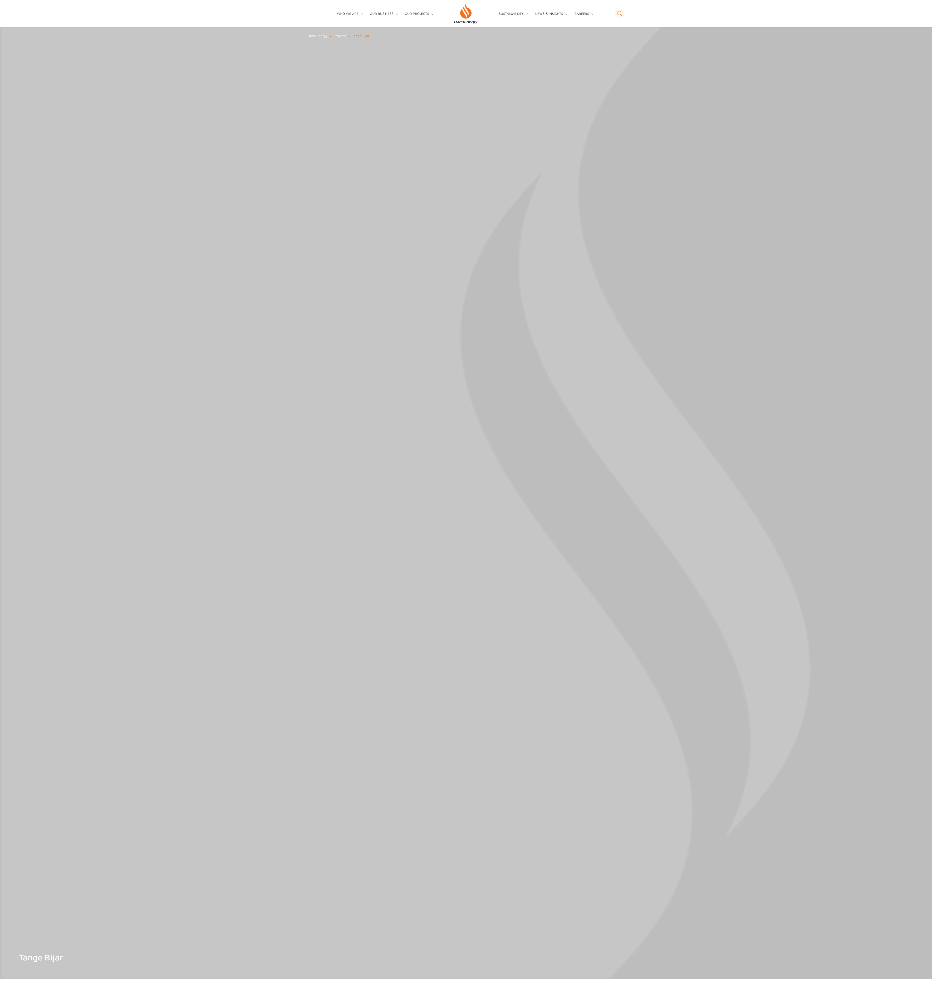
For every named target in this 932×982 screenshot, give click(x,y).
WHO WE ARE (347, 13)
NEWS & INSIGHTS (549, 13)
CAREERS (581, 13)
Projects (339, 36)
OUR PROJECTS (417, 13)
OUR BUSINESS (381, 13)
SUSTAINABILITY (511, 13)
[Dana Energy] (466, 13)
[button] (619, 13)
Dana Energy (318, 36)
